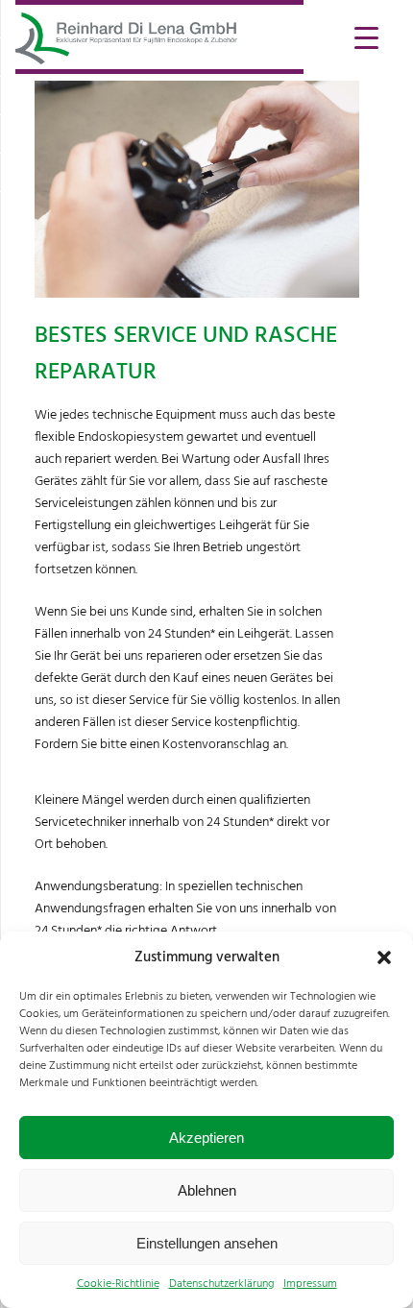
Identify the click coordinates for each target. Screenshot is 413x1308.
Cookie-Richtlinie (118, 1284)
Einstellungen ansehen (207, 1243)
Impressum (310, 1284)
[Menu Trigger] (366, 36)
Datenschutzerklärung (221, 1284)
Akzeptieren (206, 1137)
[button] (384, 957)
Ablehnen (207, 1190)
